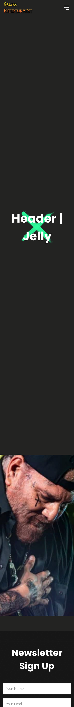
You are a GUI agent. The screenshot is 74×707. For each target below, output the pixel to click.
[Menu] (66, 7)
